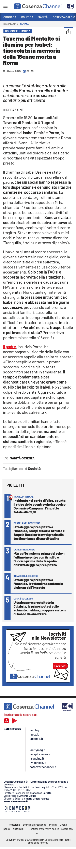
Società (24, 24)
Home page (9, 24)
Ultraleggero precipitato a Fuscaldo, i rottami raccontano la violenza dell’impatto (38, 583)
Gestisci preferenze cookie (44, 828)
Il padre (9, 346)
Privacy (53, 824)
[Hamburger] (5, 7)
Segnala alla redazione (34, 824)
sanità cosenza (22, 458)
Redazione (14, 824)
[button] (68, 32)
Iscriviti (60, 666)
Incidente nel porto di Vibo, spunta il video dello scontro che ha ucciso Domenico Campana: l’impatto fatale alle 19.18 (39, 506)
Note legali (18, 828)
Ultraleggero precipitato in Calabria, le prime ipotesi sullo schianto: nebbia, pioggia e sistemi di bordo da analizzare (40, 608)
